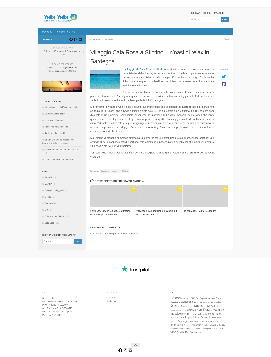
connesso (108, 233)
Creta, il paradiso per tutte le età (59, 159)
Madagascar (175, 310)
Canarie (193, 298)
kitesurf (219, 306)
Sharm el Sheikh (206, 321)
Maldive (191, 309)
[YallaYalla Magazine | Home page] (60, 18)
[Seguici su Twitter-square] (80, 39)
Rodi (219, 318)
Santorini (174, 322)
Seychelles (194, 322)
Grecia (177, 305)
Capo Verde (205, 298)
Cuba (218, 298)
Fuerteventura (215, 302)
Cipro (213, 298)
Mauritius (218, 309)
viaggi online (180, 332)
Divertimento (187, 302)
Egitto (196, 302)
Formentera (204, 302)
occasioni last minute (198, 314)
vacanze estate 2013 (186, 329)
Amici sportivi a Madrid (55, 133)
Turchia (222, 325)
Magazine (45, 3)
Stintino (125, 171)
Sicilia (216, 322)
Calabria (184, 298)
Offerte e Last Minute (54, 216)
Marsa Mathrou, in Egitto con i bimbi (61, 107)
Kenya (211, 305)
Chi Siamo (111, 297)
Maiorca (183, 310)
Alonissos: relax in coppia (56, 127)
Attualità (48, 177)
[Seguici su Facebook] (71, 39)
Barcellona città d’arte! (55, 113)
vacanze (174, 328)
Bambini (48, 184)
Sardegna (105, 171)
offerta (210, 313)
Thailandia (195, 325)
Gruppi (48, 210)
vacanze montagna (202, 329)
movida (185, 313)
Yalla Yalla (49, 223)
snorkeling (116, 171)
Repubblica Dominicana (200, 317)
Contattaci (111, 301)
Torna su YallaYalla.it (64, 3)
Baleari (176, 298)
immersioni (196, 305)
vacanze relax (216, 328)
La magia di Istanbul (54, 120)
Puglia (181, 318)
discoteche (175, 302)
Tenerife (187, 325)
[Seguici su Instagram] (75, 39)
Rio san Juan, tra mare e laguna (199, 211)
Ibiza (185, 306)
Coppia (48, 197)
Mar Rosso (204, 309)
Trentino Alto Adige (210, 325)
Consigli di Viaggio (102, 39)
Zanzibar (195, 332)
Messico (176, 313)
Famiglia (49, 203)
